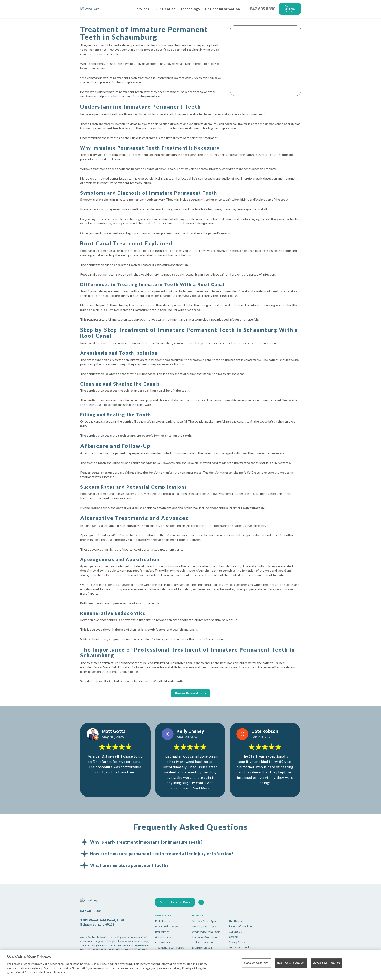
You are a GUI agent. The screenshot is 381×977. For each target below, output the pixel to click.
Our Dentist (164, 9)
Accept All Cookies (326, 963)
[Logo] (102, 9)
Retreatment (162, 931)
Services (141, 9)
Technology (190, 9)
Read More (201, 788)
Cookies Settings (256, 963)
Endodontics (162, 921)
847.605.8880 (262, 9)
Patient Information (222, 9)
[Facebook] (201, 902)
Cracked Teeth (163, 942)
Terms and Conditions (242, 947)
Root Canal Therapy (166, 926)
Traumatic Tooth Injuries (169, 947)
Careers (234, 936)
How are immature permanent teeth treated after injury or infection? (161, 853)
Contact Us (235, 931)
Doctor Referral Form (290, 8)
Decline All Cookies (290, 963)
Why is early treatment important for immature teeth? (146, 842)
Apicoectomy (163, 937)
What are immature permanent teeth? (129, 865)
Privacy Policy (237, 942)
